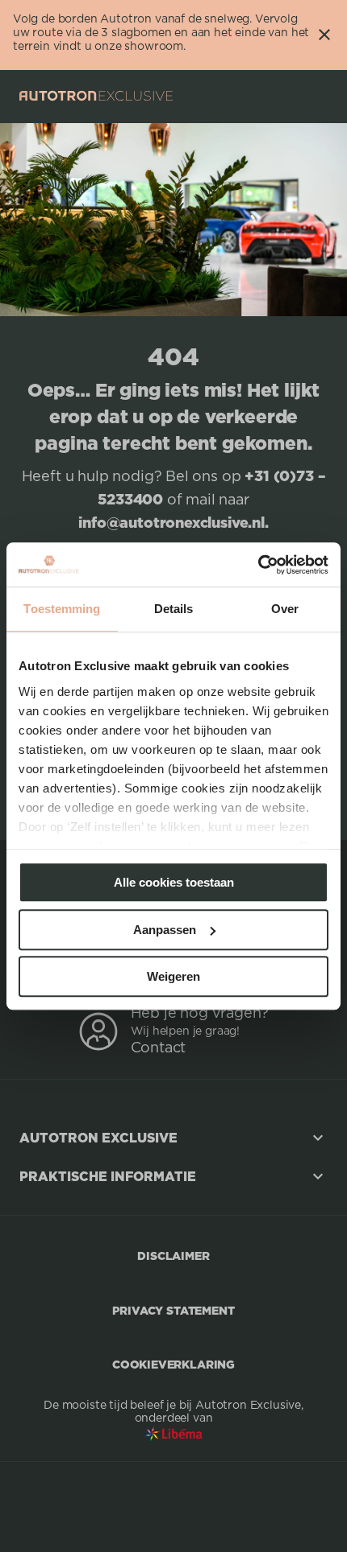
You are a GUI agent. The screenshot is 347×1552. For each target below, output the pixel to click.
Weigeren (173, 976)
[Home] (96, 95)
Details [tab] (174, 608)
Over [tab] (285, 608)
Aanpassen (164, 930)
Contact (158, 1048)
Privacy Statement (173, 1310)
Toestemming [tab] (61, 608)
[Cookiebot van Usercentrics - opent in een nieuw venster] (257, 564)
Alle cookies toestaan (174, 882)
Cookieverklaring (173, 1364)
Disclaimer (173, 1255)
